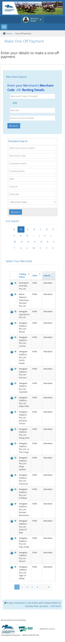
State (34, 275)
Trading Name (22, 275)
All (21, 229)
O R (15, 102)
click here (55, 606)
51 (49, 587)
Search (14, 125)
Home (9, 33)
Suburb (46, 275)
